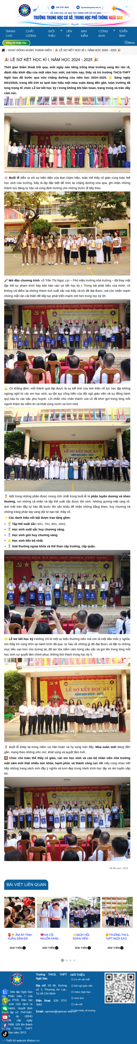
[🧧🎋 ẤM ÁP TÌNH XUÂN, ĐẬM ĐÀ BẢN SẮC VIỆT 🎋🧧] (19, 912)
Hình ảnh (79, 998)
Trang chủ (10, 33)
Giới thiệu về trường (84, 1010)
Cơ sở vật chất (82, 979)
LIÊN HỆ (69, 33)
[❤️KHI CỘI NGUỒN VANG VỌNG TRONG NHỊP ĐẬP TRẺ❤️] (52, 912)
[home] (3, 50)
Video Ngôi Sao (82, 992)
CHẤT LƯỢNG (31, 33)
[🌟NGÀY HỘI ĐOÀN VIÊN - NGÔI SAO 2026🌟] (84, 912)
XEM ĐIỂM (84, 33)
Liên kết (78, 1004)
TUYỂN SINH (123, 33)
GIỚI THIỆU (51, 33)
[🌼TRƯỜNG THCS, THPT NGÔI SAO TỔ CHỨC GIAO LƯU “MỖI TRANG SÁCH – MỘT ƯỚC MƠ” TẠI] (117, 912)
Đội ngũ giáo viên (83, 985)
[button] (126, 42)
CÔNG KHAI (103, 33)
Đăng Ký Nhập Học (16, 42)
